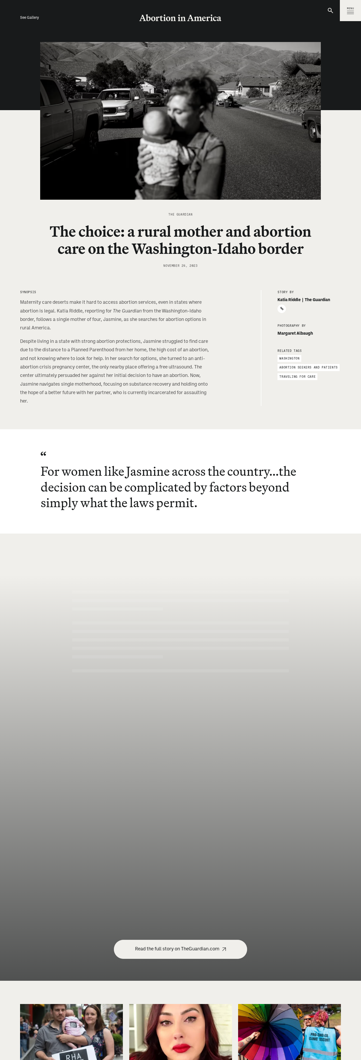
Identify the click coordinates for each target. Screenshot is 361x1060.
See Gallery (29, 18)
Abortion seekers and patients (308, 367)
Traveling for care (297, 376)
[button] (331, 10)
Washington (289, 358)
